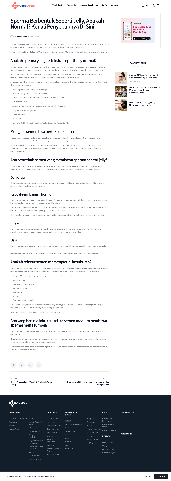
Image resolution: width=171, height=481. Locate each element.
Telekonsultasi (33, 428)
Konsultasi (51, 422)
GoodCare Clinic (34, 456)
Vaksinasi (50, 436)
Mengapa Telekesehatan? (74, 424)
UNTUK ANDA (52, 412)
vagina (36, 148)
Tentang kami (70, 431)
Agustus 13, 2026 (134, 81)
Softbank (68, 442)
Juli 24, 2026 (133, 108)
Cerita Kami (69, 428)
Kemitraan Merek (34, 459)
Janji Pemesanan (53, 432)
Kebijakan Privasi (108, 449)
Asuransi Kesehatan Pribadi (54, 450)
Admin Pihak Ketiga (94, 439)
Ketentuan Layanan (109, 453)
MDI (66, 445)
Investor (68, 435)
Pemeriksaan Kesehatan (51, 440)
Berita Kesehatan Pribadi (108, 425)
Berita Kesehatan (53, 454)
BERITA (105, 412)
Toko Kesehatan (53, 429)
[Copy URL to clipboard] (39, 365)
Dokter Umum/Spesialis (55, 425)
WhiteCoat (69, 449)
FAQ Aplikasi (106, 446)
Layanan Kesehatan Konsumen (35, 447)
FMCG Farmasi (92, 443)
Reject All (147, 476)
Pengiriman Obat (34, 431)
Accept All (161, 476)
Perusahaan (13, 422)
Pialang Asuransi (92, 432)
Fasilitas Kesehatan (94, 429)
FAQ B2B (31, 452)
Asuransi (12, 425)
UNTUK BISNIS (14, 412)
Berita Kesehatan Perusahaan (108, 419)
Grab (67, 438)
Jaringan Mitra (14, 429)
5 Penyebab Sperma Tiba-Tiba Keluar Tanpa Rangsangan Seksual (41, 312)
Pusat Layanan (107, 442)
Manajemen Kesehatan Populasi (36, 436)
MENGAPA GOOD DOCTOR (71, 413)
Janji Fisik (50, 445)
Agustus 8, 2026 (134, 96)
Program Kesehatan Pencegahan (35, 441)
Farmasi (89, 436)
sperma (36, 203)
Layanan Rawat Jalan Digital (35, 423)
